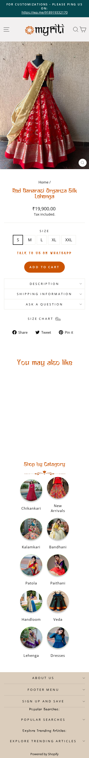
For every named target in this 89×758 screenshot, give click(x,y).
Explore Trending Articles (43, 741)
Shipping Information (44, 294)
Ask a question (44, 304)
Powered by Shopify (44, 754)
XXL (68, 239)
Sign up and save (43, 701)
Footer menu (43, 689)
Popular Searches (43, 719)
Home (43, 182)
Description (45, 284)
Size (44, 231)
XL (54, 239)
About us (43, 678)
